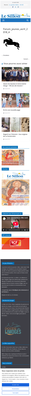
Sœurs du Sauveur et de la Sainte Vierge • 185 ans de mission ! (14, 85)
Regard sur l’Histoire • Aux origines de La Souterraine (15, 135)
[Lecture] (3, 230)
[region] (15, 382)
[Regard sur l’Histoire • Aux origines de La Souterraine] (15, 118)
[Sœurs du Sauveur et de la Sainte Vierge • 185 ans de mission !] (15, 68)
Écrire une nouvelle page (11, 110)
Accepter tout (15, 384)
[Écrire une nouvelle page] (15, 94)
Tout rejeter (16, 392)
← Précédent (5, 55)
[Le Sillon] (15, 14)
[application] (15, 223)
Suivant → (26, 59)
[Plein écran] (27, 230)
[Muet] (25, 230)
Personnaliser (15, 388)
